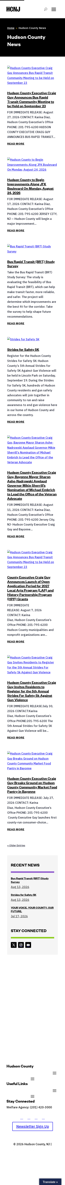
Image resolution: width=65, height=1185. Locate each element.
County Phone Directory (22, 1112)
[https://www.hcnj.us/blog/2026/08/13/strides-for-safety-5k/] (32, 339)
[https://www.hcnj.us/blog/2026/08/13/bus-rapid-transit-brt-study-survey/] (32, 249)
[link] (14, 945)
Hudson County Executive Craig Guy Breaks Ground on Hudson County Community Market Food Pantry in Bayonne (32, 785)
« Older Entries (16, 845)
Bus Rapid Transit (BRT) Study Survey (31, 263)
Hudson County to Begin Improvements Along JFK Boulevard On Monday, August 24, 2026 (30, 186)
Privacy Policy (42, 1149)
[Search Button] (45, 9)
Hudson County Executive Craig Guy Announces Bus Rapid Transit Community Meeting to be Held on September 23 (31, 99)
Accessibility (22, 1149)
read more (15, 143)
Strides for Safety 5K (23, 349)
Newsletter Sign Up (32, 1126)
